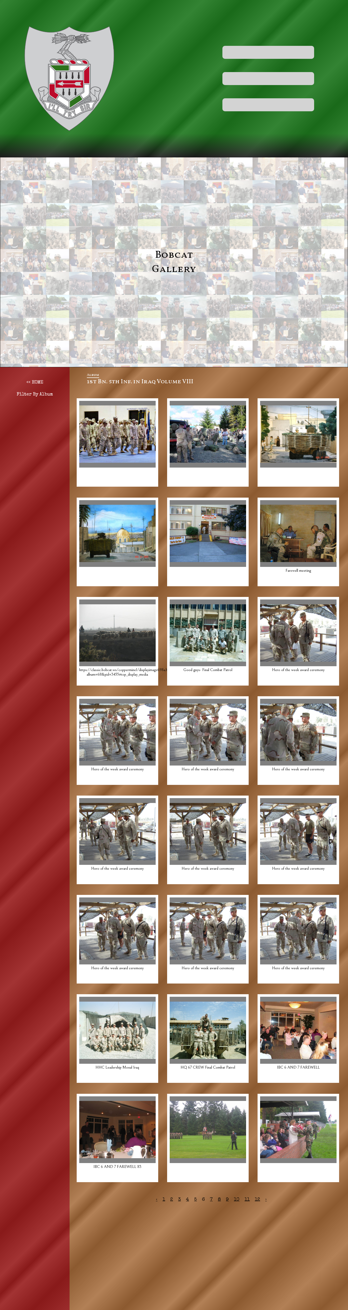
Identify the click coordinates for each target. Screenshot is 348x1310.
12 (257, 1199)
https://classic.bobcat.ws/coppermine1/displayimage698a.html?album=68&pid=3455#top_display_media (127, 672)
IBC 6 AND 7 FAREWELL (298, 1067)
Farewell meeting (298, 570)
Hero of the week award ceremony (298, 669)
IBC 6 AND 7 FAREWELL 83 (117, 1166)
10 (236, 1199)
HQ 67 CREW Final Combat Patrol (208, 1067)
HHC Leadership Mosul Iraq (117, 1067)
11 (247, 1199)
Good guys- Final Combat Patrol (207, 669)
